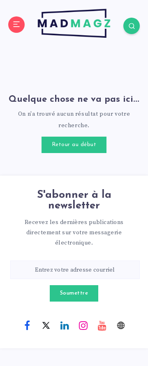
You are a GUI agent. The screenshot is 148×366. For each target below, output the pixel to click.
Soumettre (74, 293)
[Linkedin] (64, 325)
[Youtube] (102, 325)
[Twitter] (46, 325)
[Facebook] (27, 325)
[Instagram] (83, 325)
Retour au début (74, 144)
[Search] (131, 26)
